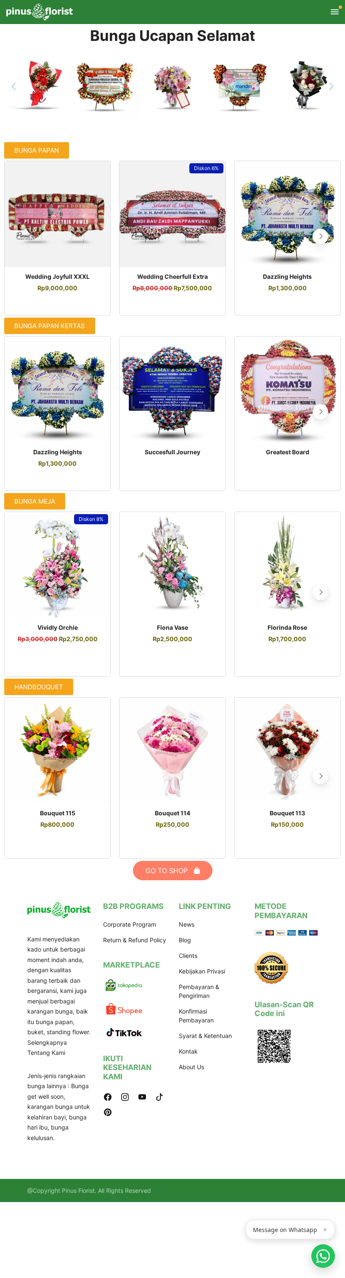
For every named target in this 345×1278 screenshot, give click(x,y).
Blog (185, 940)
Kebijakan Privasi (202, 971)
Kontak (188, 1051)
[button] (13, 86)
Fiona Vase (172, 627)
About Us (191, 1066)
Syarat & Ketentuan (205, 1035)
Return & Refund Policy (134, 940)
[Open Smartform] (323, 1256)
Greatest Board (287, 452)
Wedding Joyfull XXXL (57, 276)
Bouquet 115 (57, 813)
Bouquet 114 (172, 813)
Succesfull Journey (172, 452)
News (186, 924)
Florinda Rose (287, 627)
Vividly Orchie (57, 627)
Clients (188, 955)
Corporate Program (129, 924)
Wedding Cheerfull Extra (172, 276)
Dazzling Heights (287, 276)
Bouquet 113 (287, 813)
